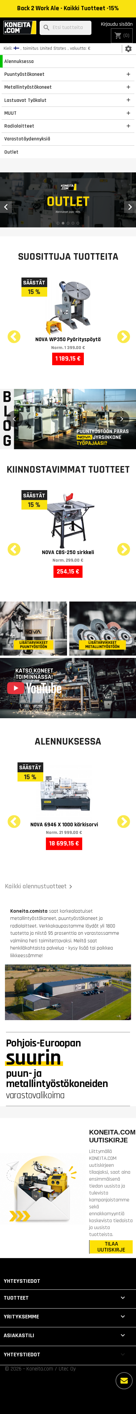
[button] (15, 419)
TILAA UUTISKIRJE (111, 1246)
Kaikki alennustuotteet (40, 887)
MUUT (10, 113)
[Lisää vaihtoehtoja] (124, 1380)
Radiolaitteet (19, 126)
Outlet (11, 152)
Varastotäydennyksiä (27, 138)
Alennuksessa (19, 61)
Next (119, 333)
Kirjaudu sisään (117, 24)
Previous (10, 333)
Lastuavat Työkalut (25, 100)
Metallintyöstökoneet (28, 87)
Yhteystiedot (22, 1281)
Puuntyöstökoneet (24, 74)
